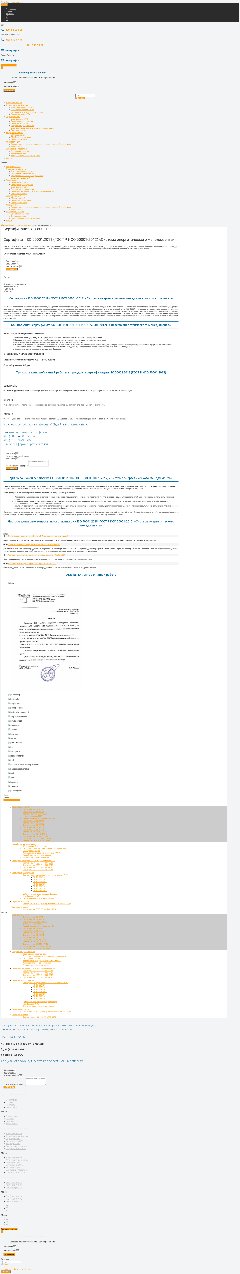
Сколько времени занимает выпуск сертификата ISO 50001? (36, 555)
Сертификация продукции (22, 121)
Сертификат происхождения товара (38, 898)
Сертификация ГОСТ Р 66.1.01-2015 (38, 863)
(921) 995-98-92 (35, 45)
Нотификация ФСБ (31, 896)
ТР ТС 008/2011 (40, 884)
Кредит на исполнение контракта (25, 155)
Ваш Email (10, 459)
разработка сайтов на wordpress (16, 1269)
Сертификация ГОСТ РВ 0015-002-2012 (39, 909)
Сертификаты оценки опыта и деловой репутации (32, 128)
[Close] (2, 67)
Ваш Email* (11, 264)
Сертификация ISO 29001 (33, 827)
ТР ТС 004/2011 (40, 877)
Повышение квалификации (22, 110)
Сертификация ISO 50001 (33, 829)
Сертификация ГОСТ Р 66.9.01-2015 (38, 869)
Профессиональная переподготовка (27, 112)
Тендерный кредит (19, 153)
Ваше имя (8, 82)
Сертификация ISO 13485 (33, 820)
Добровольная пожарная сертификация (40, 894)
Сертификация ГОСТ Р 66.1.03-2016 (38, 867)
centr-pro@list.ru (14, 1187)
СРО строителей (18, 135)
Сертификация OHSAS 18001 (35, 814)
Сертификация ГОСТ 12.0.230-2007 (37, 838)
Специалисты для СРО (20, 114)
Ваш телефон (10, 86)
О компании (11, 9)
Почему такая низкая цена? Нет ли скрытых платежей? (34, 544)
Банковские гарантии (16, 149)
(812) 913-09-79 (13, 39)
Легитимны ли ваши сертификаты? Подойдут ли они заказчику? (38, 536)
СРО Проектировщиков (21, 137)
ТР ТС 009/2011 (40, 886)
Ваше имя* (11, 261)
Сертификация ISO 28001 (33, 825)
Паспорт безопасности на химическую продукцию (44, 848)
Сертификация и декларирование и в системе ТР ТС (45, 875)
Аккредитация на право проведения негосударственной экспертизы (41, 144)
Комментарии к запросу (17, 466)
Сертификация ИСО (19, 119)
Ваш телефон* (12, 266)
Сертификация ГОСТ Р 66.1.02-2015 (38, 865)
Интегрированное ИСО (32, 816)
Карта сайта (12, 1107)
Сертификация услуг (19, 123)
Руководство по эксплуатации (36, 857)
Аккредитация (13, 142)
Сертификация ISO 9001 (33, 809)
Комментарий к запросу (15, 1084)
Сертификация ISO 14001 (33, 812)
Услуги (9, 158)
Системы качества (19, 130)
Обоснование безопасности (35, 846)
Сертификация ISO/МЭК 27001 (36, 836)
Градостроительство (16, 1148)
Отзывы (9, 11)
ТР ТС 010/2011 (40, 888)
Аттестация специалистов (22, 107)
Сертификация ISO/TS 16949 (35, 834)
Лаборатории (16, 146)
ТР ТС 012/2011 (40, 891)
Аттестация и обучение (17, 105)
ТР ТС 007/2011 (40, 882)
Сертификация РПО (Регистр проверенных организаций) (47, 904)
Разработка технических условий (37, 855)
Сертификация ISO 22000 (33, 823)
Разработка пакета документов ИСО (39, 818)
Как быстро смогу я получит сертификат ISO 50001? (32, 563)
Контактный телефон (16, 456)
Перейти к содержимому (12, 2)
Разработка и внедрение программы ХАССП (42, 853)
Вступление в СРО (14, 132)
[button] (88, 162)
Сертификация (13, 116)
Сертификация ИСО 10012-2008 (36, 841)
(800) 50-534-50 (13, 30)
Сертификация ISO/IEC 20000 (35, 832)
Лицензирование (14, 102)
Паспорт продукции (31, 851)
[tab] (91, 536)
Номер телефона (11, 1075)
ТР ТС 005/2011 (40, 879)
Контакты (10, 14)
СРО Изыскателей (19, 139)
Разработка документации (22, 126)
